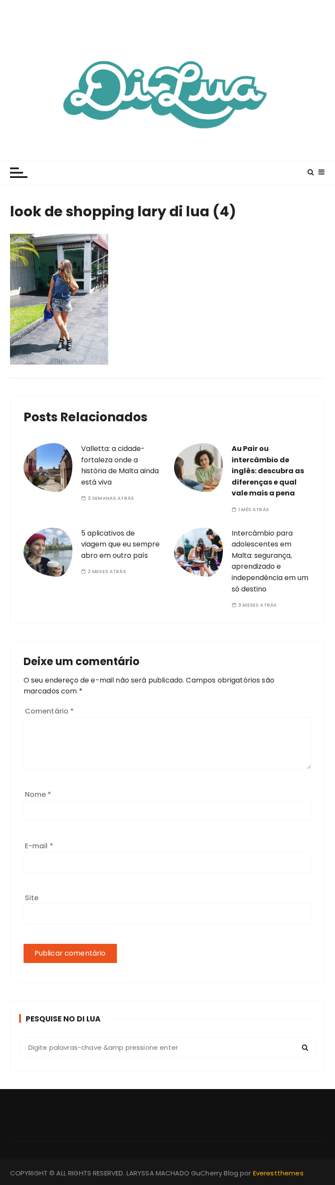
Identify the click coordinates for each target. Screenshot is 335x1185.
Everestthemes (278, 1173)
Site (32, 898)
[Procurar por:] (167, 1047)
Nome (38, 794)
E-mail (39, 846)
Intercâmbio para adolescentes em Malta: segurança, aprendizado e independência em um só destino (270, 561)
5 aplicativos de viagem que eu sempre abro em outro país (120, 544)
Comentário (49, 711)
